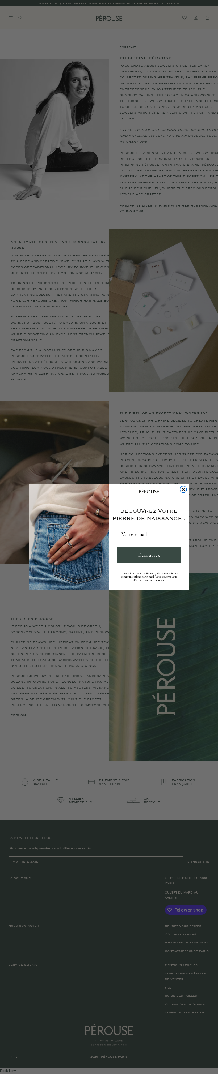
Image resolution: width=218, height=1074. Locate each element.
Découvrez (149, 555)
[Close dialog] (183, 489)
